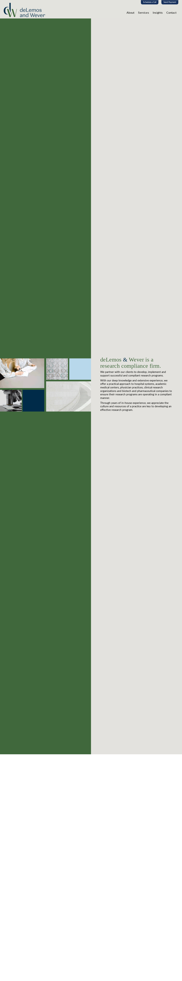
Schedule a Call (149, 2)
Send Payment (170, 2)
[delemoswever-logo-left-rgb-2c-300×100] (24, 11)
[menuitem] (149, 2)
